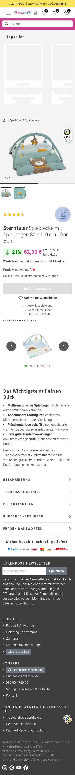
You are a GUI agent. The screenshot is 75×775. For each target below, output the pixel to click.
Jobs (32, 746)
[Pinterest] (12, 767)
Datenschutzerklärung (17, 603)
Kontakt (11, 695)
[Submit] (7, 23)
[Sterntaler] (63, 214)
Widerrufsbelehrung (57, 742)
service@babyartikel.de (22, 676)
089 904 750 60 (17, 683)
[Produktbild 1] (6, 193)
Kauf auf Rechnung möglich (25, 730)
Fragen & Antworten (20, 626)
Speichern (56, 571)
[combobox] (37, 23)
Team (40, 746)
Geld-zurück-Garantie (21, 724)
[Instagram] (5, 767)
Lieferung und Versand (22, 632)
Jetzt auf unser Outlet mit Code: (37, 3)
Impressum (9, 742)
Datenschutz (26, 742)
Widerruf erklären (18, 651)
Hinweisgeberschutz (15, 746)
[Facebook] (26, 767)
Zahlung (12, 638)
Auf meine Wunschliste (40, 298)
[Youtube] (19, 767)
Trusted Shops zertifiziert (23, 717)
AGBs (39, 742)
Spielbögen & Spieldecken (24, 120)
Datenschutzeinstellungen (24, 645)
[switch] (67, 140)
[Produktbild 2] (20, 193)
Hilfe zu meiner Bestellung (27, 669)
